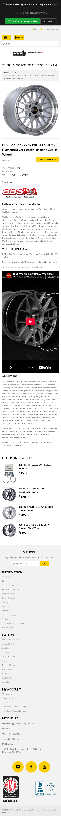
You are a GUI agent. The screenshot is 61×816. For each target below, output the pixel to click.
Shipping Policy (8, 593)
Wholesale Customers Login (14, 706)
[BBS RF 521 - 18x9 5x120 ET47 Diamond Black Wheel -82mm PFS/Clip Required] (9, 530)
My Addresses (8, 698)
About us (6, 577)
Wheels (5, 682)
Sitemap (5, 619)
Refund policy (7, 627)
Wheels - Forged (15, 168)
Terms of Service (9, 615)
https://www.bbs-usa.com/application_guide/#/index (24, 267)
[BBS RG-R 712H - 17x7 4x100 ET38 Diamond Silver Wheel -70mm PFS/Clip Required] (9, 512)
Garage (5, 661)
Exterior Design (8, 656)
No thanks (48, 21)
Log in (36, 29)
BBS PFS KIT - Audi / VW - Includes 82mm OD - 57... (35, 467)
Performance (7, 669)
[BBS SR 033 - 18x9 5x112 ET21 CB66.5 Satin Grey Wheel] (9, 495)
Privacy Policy (8, 581)
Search (5, 610)
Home (6, 72)
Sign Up (5, 702)
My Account (7, 694)
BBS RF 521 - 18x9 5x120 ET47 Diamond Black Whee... (33, 526)
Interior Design (8, 665)
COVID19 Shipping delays (13, 623)
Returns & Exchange (10, 589)
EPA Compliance (9, 602)
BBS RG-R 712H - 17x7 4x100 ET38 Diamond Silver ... (35, 509)
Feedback (6, 606)
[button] (19, 37)
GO (44, 563)
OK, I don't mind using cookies (22, 21)
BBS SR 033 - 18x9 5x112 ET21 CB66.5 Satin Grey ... (33, 490)
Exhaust (5, 652)
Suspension (7, 678)
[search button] (56, 44)
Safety (4, 673)
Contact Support (9, 598)
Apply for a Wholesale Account (15, 711)
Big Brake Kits (8, 644)
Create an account (51, 29)
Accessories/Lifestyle (11, 639)
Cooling (5, 648)
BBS (14, 72)
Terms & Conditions (10, 585)
